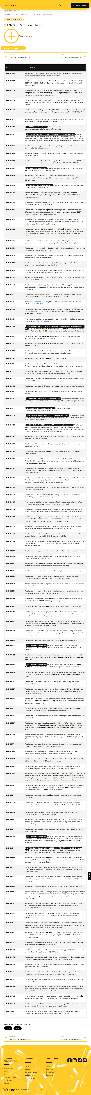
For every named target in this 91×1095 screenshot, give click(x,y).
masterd (29, 935)
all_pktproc (51, 176)
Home (5, 15)
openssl (49, 210)
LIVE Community (30, 1075)
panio (48, 606)
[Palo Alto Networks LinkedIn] (75, 1062)
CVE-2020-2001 (62, 504)
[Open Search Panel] (60, 5)
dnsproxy (76, 195)
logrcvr (29, 148)
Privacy (48, 1066)
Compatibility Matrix (10, 1077)
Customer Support (31, 1072)
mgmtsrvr (46, 578)
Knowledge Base (30, 1078)
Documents (49, 1075)
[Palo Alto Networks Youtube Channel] (85, 1062)
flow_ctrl (35, 543)
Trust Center (50, 1069)
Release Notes (8, 1068)
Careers (27, 1069)
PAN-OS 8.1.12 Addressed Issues (42, 15)
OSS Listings (8, 1080)
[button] (89, 876)
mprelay (49, 359)
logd (54, 578)
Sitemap (6, 1083)
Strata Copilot (81, 5)
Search (6, 1071)
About (27, 1066)
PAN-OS (10, 15)
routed (28, 222)
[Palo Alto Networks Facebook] (69, 1062)
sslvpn (35, 112)
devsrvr (34, 908)
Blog (5, 1074)
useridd (29, 353)
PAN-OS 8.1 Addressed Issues (23, 15)
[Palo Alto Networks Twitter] (80, 1062)
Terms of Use (50, 1072)
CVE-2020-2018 (43, 321)
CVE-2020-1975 (37, 304)
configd (49, 795)
